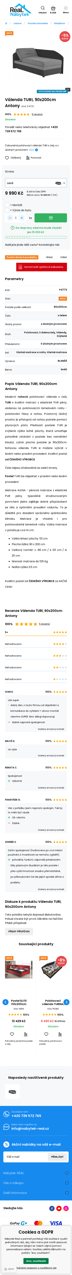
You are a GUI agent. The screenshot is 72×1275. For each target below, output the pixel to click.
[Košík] (53, 8)
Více (31, 149)
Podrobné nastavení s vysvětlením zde (36, 1267)
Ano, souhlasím (36, 1261)
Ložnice (17, 23)
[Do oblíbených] (12, 1034)
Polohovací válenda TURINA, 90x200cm (53, 1002)
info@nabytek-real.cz (30, 1128)
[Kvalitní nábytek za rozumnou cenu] (6, 23)
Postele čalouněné (38, 23)
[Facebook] (52, 1208)
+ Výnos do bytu (20, 210)
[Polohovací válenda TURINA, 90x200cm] (53, 969)
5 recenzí (37, 114)
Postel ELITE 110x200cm (19, 1002)
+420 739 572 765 (26, 1115)
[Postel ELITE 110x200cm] (18, 969)
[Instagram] (66, 1208)
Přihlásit (57, 1157)
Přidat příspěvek (19, 931)
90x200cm (59, 23)
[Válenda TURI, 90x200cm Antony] (12, 1091)
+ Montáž (16, 205)
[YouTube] (59, 1208)
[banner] (21, 10)
